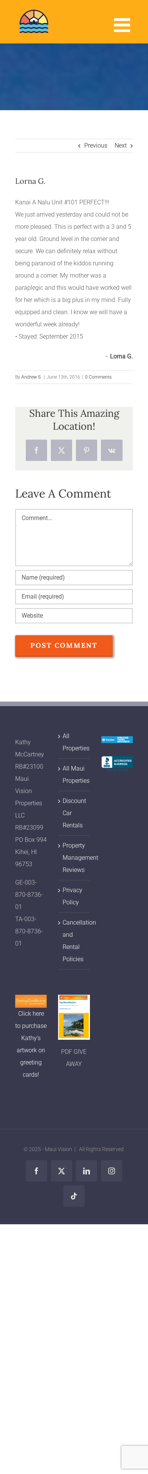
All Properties (74, 742)
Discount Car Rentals (74, 813)
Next (121, 145)
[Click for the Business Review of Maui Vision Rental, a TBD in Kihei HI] (117, 762)
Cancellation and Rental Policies (74, 941)
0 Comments (98, 377)
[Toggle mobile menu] (123, 24)
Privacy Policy (72, 896)
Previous (95, 145)
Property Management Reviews (74, 857)
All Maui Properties (74, 774)
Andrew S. (31, 377)
